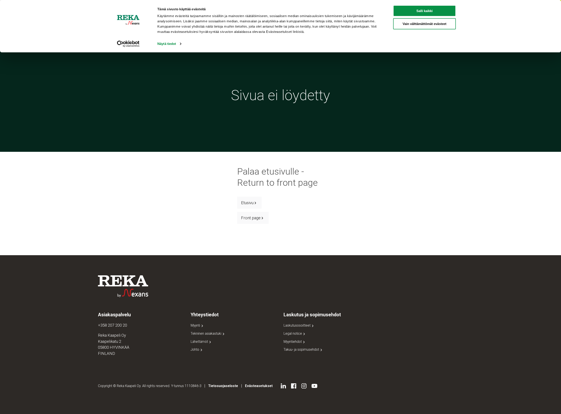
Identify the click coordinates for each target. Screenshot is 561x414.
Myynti (196, 325)
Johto (195, 349)
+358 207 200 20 (112, 325)
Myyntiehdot (293, 342)
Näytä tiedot (166, 44)
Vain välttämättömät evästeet (424, 24)
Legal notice (293, 333)
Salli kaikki (424, 11)
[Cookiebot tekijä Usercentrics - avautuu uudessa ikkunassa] (128, 44)
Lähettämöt (200, 342)
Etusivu (247, 202)
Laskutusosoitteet (297, 325)
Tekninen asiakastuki (206, 333)
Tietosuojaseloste (223, 386)
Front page (251, 218)
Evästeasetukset (259, 386)
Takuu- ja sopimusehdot (302, 349)
